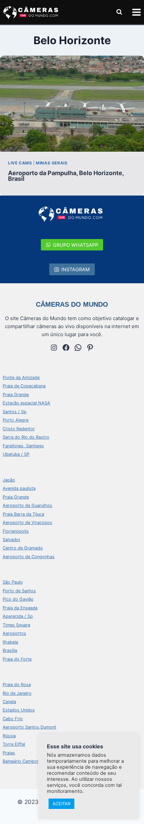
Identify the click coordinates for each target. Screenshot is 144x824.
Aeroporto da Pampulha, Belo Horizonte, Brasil (66, 175)
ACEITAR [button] (61, 803)
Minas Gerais (51, 162)
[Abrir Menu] (136, 12)
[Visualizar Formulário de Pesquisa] (119, 12)
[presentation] (72, 104)
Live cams (20, 162)
